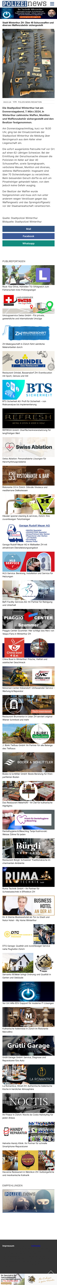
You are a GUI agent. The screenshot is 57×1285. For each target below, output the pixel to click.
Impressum (8, 1245)
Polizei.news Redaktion (30, 102)
